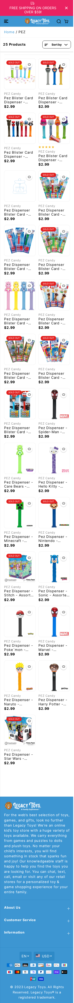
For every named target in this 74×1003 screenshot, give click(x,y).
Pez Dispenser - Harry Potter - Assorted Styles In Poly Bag (52, 702)
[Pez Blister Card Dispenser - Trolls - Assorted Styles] (54, 128)
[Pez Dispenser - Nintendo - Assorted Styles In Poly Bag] (54, 512)
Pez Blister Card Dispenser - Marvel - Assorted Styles (18, 154)
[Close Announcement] (66, 7)
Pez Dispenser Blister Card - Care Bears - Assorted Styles (18, 321)
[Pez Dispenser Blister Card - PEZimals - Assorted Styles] (19, 349)
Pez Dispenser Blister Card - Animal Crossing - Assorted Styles (52, 267)
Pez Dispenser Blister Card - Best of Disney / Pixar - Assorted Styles (18, 267)
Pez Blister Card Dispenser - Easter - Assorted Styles (18, 100)
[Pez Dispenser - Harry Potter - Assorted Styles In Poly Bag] (54, 676)
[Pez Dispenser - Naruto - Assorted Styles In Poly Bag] (19, 676)
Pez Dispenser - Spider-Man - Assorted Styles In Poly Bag (52, 430)
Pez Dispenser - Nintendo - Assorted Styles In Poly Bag (52, 539)
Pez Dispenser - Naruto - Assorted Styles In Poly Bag (18, 702)
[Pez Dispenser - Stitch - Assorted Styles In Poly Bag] (19, 567)
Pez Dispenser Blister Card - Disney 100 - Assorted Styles (18, 212)
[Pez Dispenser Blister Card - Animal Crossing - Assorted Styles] (54, 240)
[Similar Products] (29, 64)
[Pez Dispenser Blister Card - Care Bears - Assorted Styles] (19, 295)
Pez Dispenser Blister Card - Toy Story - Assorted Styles (52, 321)
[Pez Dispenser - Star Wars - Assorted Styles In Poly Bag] (19, 730)
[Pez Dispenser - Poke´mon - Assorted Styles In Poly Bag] (19, 621)
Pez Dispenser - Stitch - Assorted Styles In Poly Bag (19, 593)
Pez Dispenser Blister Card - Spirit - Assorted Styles (53, 212)
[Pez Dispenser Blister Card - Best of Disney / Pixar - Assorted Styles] (19, 240)
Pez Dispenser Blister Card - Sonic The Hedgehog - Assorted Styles (52, 375)
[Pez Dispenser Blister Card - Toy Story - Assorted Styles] (54, 295)
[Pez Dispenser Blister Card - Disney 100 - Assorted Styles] (19, 186)
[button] (6, 21)
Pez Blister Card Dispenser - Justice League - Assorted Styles (53, 100)
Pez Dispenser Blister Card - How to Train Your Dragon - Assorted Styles (18, 430)
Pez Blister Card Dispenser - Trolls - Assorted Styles (53, 158)
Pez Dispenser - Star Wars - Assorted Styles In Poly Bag (18, 756)
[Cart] (66, 21)
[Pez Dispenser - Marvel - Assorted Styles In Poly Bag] (54, 621)
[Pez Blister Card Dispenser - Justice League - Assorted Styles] (54, 73)
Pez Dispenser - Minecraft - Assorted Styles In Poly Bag (18, 539)
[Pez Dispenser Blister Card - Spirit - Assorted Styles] (54, 186)
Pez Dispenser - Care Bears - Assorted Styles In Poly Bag (18, 484)
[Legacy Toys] (37, 21)
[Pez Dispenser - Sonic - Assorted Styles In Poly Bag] (54, 567)
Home (9, 32)
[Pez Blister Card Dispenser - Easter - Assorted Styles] (19, 73)
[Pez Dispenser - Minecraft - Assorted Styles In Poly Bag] (19, 512)
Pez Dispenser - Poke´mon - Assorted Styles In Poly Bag (18, 647)
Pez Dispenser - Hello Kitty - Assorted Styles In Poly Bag (52, 484)
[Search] (58, 21)
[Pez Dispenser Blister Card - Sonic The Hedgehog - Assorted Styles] (54, 349)
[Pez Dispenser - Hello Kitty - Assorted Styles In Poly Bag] (54, 458)
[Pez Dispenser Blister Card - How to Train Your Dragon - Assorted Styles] (19, 403)
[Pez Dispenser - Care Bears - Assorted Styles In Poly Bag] (19, 458)
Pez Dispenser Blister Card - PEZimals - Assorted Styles (18, 375)
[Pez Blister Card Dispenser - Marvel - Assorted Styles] (19, 128)
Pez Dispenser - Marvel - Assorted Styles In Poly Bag (52, 647)
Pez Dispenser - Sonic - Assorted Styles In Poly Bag (53, 593)
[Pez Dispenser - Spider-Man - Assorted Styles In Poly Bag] (54, 403)
